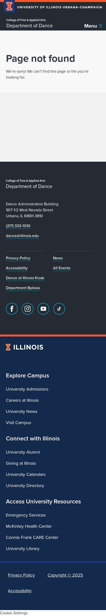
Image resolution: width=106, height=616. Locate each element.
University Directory (25, 485)
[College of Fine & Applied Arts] (29, 20)
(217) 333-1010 (18, 226)
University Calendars (26, 474)
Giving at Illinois (21, 463)
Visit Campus (18, 422)
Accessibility (17, 268)
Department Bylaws (23, 288)
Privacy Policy (18, 258)
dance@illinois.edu (22, 236)
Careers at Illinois (22, 400)
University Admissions (27, 389)
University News (21, 411)
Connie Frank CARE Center (32, 537)
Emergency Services (26, 515)
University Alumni (23, 452)
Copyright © (65, 575)
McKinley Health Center (29, 526)
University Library (22, 548)
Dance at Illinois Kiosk (25, 278)
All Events (61, 268)
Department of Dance (29, 26)
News (58, 258)
